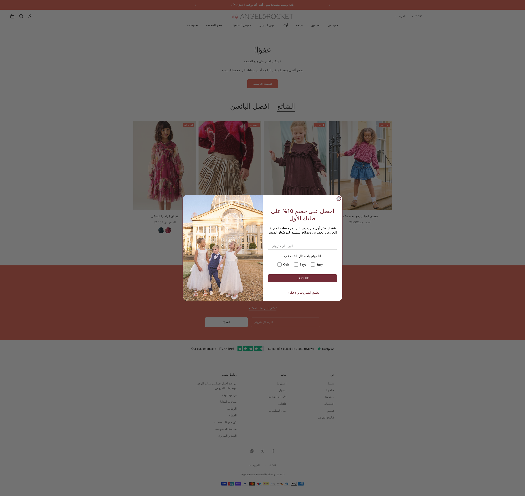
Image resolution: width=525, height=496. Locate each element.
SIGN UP (302, 278)
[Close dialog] (339, 199)
